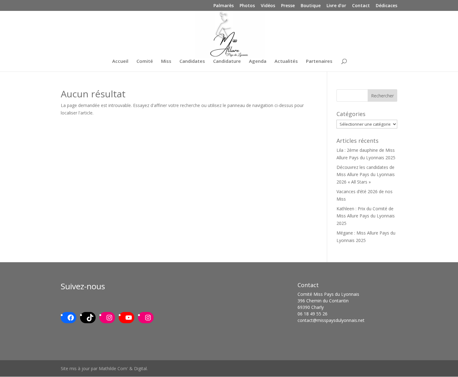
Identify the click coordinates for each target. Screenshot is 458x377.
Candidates (192, 61)
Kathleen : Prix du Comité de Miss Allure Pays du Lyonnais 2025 (365, 216)
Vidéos (268, 5)
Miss (166, 61)
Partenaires (319, 61)
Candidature (227, 61)
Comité (144, 61)
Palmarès (223, 5)
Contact (361, 5)
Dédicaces (386, 5)
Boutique (311, 5)
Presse (288, 5)
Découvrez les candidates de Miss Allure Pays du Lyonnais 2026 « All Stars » (365, 174)
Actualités (286, 61)
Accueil (120, 61)
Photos (247, 5)
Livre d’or (336, 5)
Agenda (257, 61)
